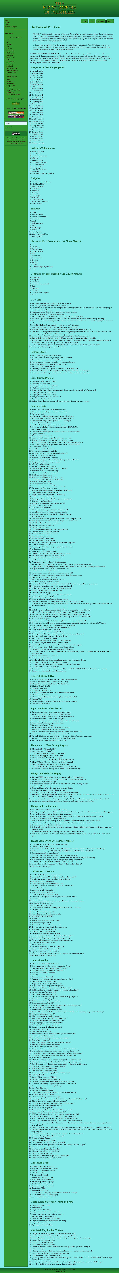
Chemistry (10, 51)
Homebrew (11, 81)
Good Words (11, 75)
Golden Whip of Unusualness (12, 71)
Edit (92, 21)
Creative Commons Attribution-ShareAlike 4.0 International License (16, 141)
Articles (9, 44)
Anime (9, 40)
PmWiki (62, 1271)
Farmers (10, 64)
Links (7, 24)
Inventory (10, 83)
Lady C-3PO (11, 85)
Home (7, 20)
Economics (10, 62)
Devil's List (11, 57)
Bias (8, 46)
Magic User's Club (13, 90)
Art (8, 42)
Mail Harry (11, 92)
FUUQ (7, 22)
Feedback (10, 66)
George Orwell (12, 68)
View (84, 21)
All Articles (9, 33)
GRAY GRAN (12, 77)
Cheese (9, 48)
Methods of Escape (13, 94)
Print (110, 21)
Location (10, 88)
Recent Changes (11, 26)
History (101, 21)
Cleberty (10, 55)
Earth (9, 59)
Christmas (10, 53)
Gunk (8, 79)
